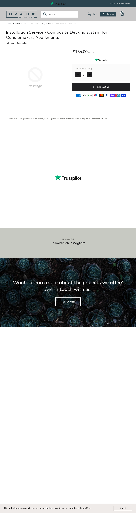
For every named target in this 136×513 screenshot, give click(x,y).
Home (8, 24)
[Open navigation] (128, 14)
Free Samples (108, 14)
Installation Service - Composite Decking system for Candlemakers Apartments (44, 24)
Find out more (68, 301)
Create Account (123, 3)
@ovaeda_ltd (68, 239)
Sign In (112, 3)
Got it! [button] (123, 508)
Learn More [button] (85, 508)
